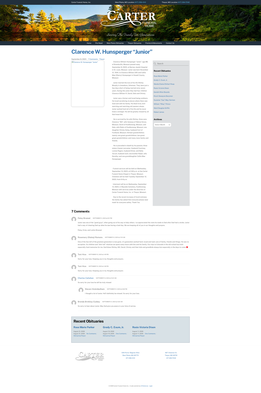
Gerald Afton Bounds (162, 92)
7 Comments (93, 59)
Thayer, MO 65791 (171, 355)
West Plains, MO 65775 (130, 355)
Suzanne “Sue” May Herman (164, 100)
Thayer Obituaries (134, 43)
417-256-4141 (130, 358)
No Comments (91, 333)
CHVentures (144, 386)
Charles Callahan (86, 278)
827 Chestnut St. (171, 352)
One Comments (121, 333)
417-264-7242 (171, 358)
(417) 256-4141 (140, 2)
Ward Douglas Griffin (162, 108)
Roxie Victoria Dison (161, 88)
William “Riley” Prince (162, 104)
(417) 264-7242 (184, 2)
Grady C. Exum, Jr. (160, 80)
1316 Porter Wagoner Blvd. (130, 352)
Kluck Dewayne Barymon (163, 96)
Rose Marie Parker (161, 76)
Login (150, 386)
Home (89, 43)
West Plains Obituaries (115, 43)
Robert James (159, 112)
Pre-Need (99, 43)
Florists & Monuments (153, 43)
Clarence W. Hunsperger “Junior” (111, 51)
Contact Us (170, 43)
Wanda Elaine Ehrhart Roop (164, 84)
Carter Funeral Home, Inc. (81, 2)
